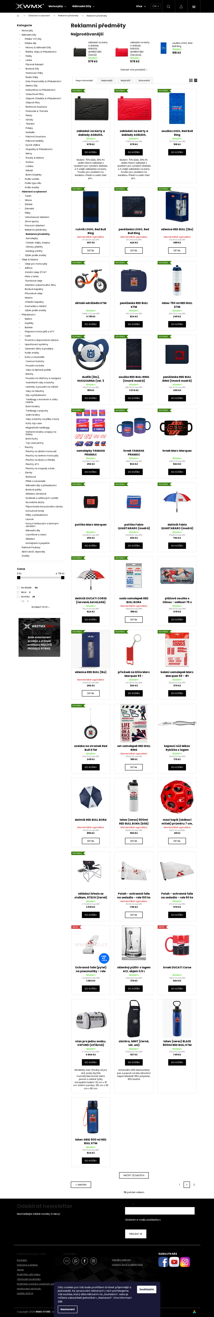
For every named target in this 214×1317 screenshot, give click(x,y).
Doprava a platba (27, 1265)
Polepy (29, 128)
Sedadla (30, 132)
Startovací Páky (34, 73)
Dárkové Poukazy (31, 547)
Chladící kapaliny (34, 302)
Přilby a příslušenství (37, 515)
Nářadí (29, 170)
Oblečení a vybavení (34, 191)
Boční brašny (33, 406)
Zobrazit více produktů (132, 69)
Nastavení (68, 1309)
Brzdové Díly (32, 68)
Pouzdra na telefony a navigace (43, 378)
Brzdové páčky (34, 489)
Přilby (28, 212)
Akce (25, 592)
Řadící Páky (32, 77)
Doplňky (29, 323)
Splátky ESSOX (25, 1293)
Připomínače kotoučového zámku (44, 506)
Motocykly (27, 30)
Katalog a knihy (34, 251)
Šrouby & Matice (35, 157)
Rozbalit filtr (40, 607)
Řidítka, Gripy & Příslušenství (41, 51)
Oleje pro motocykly (36, 263)
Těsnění (30, 123)
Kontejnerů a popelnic (38, 543)
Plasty (29, 115)
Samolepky (32, 238)
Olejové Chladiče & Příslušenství (43, 98)
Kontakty (22, 1260)
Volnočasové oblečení (37, 217)
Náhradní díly (33, 530)
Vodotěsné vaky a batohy (40, 382)
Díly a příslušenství (36, 395)
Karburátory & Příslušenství (40, 89)
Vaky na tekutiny (35, 391)
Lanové (30, 519)
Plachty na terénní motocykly (42, 455)
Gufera (29, 162)
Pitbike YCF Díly (33, 39)
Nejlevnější (106, 80)
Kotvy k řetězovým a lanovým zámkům (42, 525)
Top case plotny (35, 443)
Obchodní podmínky (29, 1279)
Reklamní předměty (36, 229)
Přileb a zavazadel (35, 481)
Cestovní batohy (35, 361)
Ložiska (29, 166)
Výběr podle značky (35, 255)
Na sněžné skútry (35, 502)
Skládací (30, 538)
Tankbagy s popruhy (37, 410)
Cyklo (28, 335)
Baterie (29, 327)
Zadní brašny (33, 414)
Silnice (28, 200)
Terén (28, 196)
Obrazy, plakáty (34, 246)
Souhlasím (146, 1289)
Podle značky (32, 187)
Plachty (29, 447)
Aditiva (28, 268)
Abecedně (144, 80)
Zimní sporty (32, 221)
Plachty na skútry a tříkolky (40, 459)
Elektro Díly (32, 85)
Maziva (28, 297)
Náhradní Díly (29, 34)
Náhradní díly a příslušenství (41, 485)
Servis (20, 1269)
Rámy (29, 153)
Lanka (29, 60)
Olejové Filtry (33, 102)
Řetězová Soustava (36, 106)
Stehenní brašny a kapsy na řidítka (41, 433)
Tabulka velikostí (121, 1259)
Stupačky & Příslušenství (39, 149)
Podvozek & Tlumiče (37, 111)
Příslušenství (28, 314)
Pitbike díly (30, 43)
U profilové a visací (36, 534)
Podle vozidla (32, 179)
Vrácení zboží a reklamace (127, 1264)
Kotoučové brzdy (35, 510)
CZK (154, 6)
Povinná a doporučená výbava (41, 340)
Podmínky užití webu (28, 1274)
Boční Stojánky (34, 174)
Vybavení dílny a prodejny (39, 348)
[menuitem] (57, 6)
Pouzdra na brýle (35, 365)
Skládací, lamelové (36, 493)
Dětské (28, 204)
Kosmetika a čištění (35, 306)
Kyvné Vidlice (33, 145)
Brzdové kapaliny (34, 289)
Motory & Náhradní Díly (38, 47)
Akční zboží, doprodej (33, 551)
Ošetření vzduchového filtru (40, 285)
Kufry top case (34, 423)
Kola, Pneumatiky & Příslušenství (43, 81)
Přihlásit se (135, 1233)
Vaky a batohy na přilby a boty (42, 419)
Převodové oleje (33, 293)
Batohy (29, 374)
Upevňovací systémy (36, 344)
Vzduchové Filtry (35, 94)
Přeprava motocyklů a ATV (39, 331)
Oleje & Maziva (30, 259)
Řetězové (31, 476)
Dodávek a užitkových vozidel (42, 498)
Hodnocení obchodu (29, 1288)
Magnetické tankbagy (38, 427)
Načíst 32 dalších (134, 1175)
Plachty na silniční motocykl (41, 451)
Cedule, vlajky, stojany (38, 242)
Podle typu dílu (33, 183)
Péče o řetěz (32, 276)
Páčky (29, 56)
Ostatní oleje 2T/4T (36, 272)
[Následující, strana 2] (187, 1185)
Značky (25, 555)
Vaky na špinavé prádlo (38, 369)
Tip (25, 601)
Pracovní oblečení (35, 225)
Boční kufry (32, 438)
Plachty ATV (32, 464)
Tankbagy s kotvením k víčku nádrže (42, 401)
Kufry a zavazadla (34, 357)
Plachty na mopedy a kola (40, 468)
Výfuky (29, 119)
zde (60, 1301)
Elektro (28, 318)
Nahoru (82, 1184)
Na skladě (29, 587)
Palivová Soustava (36, 136)
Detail (90, 250)
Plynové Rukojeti (34, 64)
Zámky (28, 472)
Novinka (28, 596)
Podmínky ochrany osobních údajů (37, 1284)
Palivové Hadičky (35, 140)
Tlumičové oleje (33, 280)
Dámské (29, 208)
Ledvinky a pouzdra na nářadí (42, 386)
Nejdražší (125, 80)
